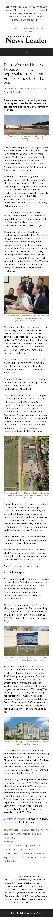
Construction (30, 829)
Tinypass (11, 841)
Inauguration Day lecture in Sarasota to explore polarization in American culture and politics (25, 857)
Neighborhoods (22, 833)
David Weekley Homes (15, 818)
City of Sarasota (15, 829)
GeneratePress (35, 913)
